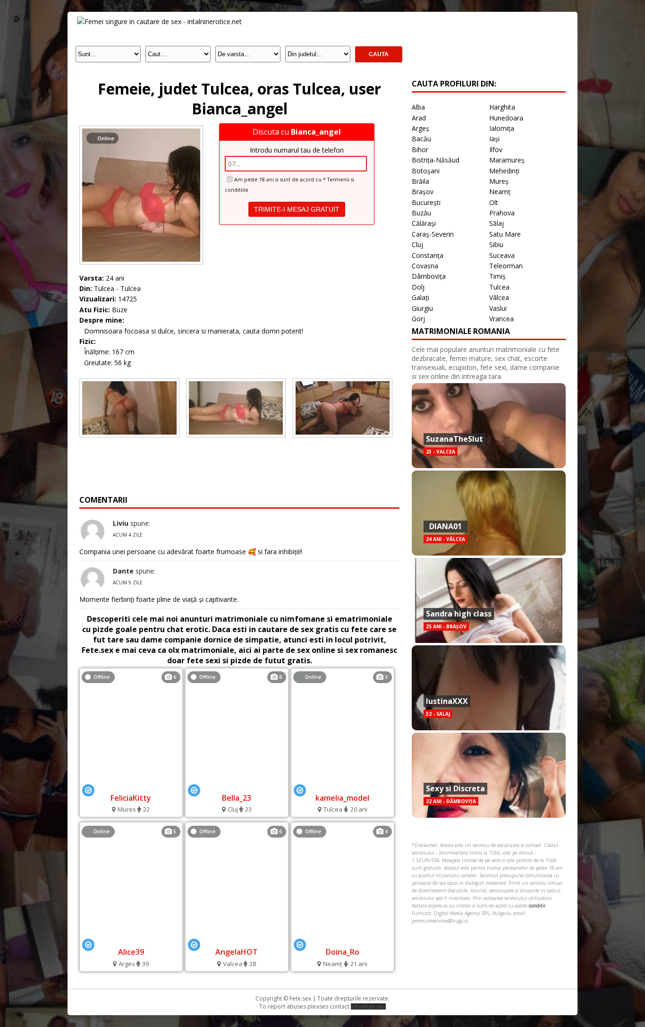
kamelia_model (342, 798)
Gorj (418, 318)
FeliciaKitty (130, 798)
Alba (418, 107)
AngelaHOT (236, 952)
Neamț (499, 191)
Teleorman (506, 265)
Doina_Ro (342, 952)
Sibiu (496, 244)
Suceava (502, 255)
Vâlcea (499, 297)
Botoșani (426, 170)
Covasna (425, 265)
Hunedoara (506, 117)
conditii (537, 905)
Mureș (499, 181)
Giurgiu (422, 308)
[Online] (141, 128)
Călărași (424, 223)
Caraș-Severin (433, 234)
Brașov (422, 191)
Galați (420, 297)
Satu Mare (505, 234)
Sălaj (496, 223)
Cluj (417, 244)
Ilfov (495, 149)
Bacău (421, 138)
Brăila (420, 181)
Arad (419, 117)
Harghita (502, 107)
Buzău (421, 212)
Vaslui (498, 308)
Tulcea (499, 286)
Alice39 (131, 952)
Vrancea (501, 318)
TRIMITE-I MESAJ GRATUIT (296, 209)
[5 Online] (131, 939)
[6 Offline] (131, 784)
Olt (493, 202)
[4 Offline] (342, 939)
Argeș (420, 128)
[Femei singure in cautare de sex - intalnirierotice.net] (159, 21)
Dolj (418, 286)
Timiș (497, 276)
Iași (494, 138)
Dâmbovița (429, 276)
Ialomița (501, 128)
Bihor (420, 149)
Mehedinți (504, 170)
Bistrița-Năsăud (435, 159)
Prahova (502, 212)
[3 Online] (342, 784)
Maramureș (507, 159)
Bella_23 (236, 798)
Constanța (427, 255)
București (426, 202)
